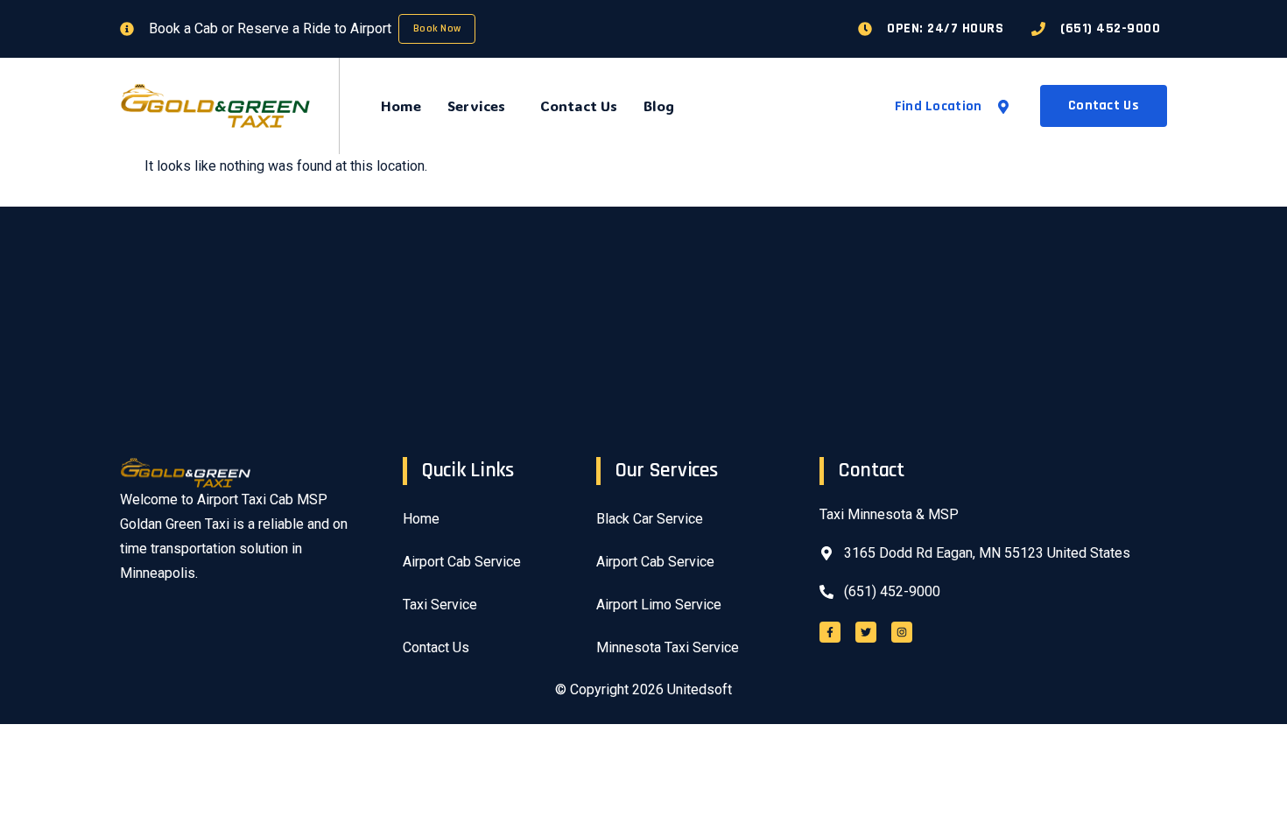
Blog (659, 105)
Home (401, 105)
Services (476, 105)
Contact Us (578, 105)
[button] (480, 106)
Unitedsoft (699, 689)
